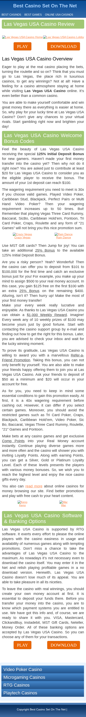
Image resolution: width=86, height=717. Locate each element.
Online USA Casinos (59, 14)
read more (33, 486)
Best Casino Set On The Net (45, 5)
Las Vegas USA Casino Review (39, 24)
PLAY (22, 46)
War (63, 505)
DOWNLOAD (64, 46)
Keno (22, 505)
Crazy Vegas (22, 237)
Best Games (33, 14)
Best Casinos (11, 14)
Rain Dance (63, 237)
